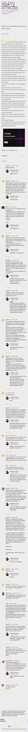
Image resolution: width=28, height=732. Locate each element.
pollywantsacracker (14, 170)
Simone (7, 319)
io (8, 155)
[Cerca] (22, 2)
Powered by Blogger (15, 726)
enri (6, 435)
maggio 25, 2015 (12, 603)
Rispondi (8, 177)
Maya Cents (8, 593)
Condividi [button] (22, 155)
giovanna (8, 488)
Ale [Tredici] (8, 660)
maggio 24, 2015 (14, 505)
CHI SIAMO (10, 17)
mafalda (7, 684)
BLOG (3, 17)
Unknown (8, 181)
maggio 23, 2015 (14, 171)
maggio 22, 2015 (14, 165)
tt (6, 392)
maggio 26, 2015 (14, 635)
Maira (7, 206)
